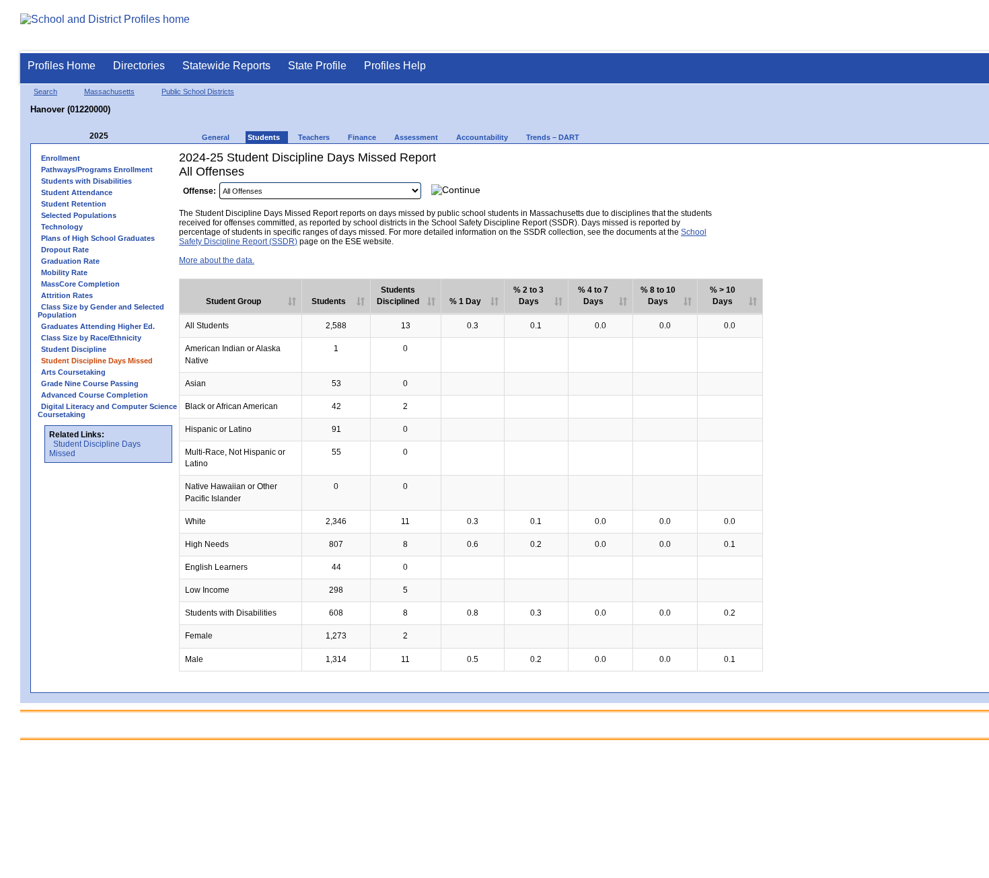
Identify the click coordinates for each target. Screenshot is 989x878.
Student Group (233, 301)
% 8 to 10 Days (657, 295)
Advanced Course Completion (94, 395)
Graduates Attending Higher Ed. (98, 326)
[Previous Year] (80, 136)
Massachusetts (109, 91)
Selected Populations (78, 215)
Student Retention (73, 204)
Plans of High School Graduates (98, 238)
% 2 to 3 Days (528, 295)
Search (45, 91)
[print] (743, 194)
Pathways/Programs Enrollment (97, 170)
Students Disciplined (398, 295)
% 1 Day (465, 301)
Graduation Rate (70, 261)
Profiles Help (395, 65)
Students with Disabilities (86, 181)
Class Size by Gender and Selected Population (101, 311)
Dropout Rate (65, 250)
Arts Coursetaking (73, 372)
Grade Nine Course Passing (90, 383)
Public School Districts (197, 91)
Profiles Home (62, 65)
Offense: (199, 191)
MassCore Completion (80, 284)
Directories (139, 65)
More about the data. (216, 260)
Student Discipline (73, 349)
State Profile (317, 65)
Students (329, 301)
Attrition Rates (67, 295)
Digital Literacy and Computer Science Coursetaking (107, 410)
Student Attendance (76, 192)
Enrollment (60, 158)
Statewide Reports (226, 65)
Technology (62, 227)
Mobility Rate (64, 272)
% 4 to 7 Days (593, 295)
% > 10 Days (722, 295)
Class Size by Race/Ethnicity (91, 338)
